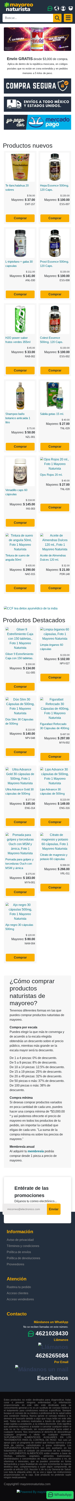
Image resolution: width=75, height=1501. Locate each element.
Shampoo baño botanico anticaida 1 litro (17, 418)
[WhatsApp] (50, 8)
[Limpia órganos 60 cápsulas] (54, 633)
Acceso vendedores (20, 1299)
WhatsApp (62, 1495)
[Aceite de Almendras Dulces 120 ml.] (54, 542)
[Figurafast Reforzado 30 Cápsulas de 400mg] (54, 708)
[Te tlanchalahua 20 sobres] (20, 167)
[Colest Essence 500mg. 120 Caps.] (54, 319)
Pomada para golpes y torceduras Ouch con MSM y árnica (19, 864)
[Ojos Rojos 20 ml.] (54, 463)
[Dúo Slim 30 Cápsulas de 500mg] (20, 706)
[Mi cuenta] (63, 8)
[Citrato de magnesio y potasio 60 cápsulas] (54, 841)
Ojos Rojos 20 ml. (51, 474)
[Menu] (68, 18)
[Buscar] (57, 18)
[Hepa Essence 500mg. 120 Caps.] (54, 167)
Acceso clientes (17, 1293)
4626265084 (52, 1355)
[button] (10, 39)
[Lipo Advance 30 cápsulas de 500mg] (54, 776)
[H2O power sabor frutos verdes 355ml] (20, 319)
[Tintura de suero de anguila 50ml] (20, 542)
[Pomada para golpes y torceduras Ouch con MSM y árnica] (20, 843)
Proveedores (15, 1264)
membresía (36, 1151)
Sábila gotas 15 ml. (52, 413)
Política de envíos (19, 1252)
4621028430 (52, 1333)
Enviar (53, 1209)
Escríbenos (52, 1378)
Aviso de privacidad (20, 1239)
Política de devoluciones (23, 1258)
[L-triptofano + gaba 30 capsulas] (20, 243)
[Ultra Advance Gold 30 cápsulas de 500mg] (20, 776)
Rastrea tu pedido (19, 1287)
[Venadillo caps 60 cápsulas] (20, 471)
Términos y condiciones (23, 1246)
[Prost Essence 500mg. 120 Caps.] (54, 243)
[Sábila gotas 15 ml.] (54, 395)
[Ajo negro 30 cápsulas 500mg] (20, 911)
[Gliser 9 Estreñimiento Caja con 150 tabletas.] (20, 638)
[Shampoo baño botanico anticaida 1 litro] (20, 395)
